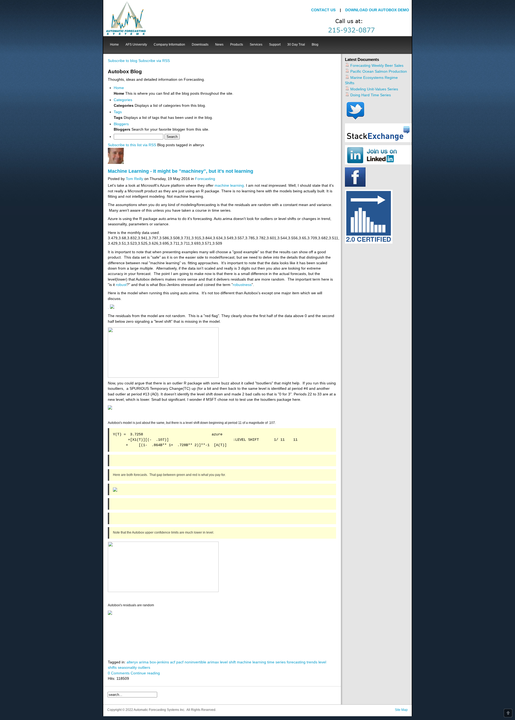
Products (236, 44)
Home (114, 44)
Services (256, 44)
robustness (242, 285)
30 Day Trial (296, 44)
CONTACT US (324, 10)
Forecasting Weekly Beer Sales (376, 66)
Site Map (401, 710)
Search (172, 137)
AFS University (136, 44)
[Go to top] (508, 713)
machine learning (229, 185)
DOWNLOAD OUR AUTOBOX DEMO (377, 10)
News (219, 44)
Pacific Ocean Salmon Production (378, 71)
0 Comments (119, 673)
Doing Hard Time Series (370, 95)
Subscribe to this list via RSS (132, 145)
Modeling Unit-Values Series (373, 89)
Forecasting (205, 179)
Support (275, 44)
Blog (315, 44)
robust (121, 285)
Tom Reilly (134, 179)
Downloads (200, 44)
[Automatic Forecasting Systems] (125, 18)
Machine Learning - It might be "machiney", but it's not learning (180, 171)
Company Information (169, 44)
